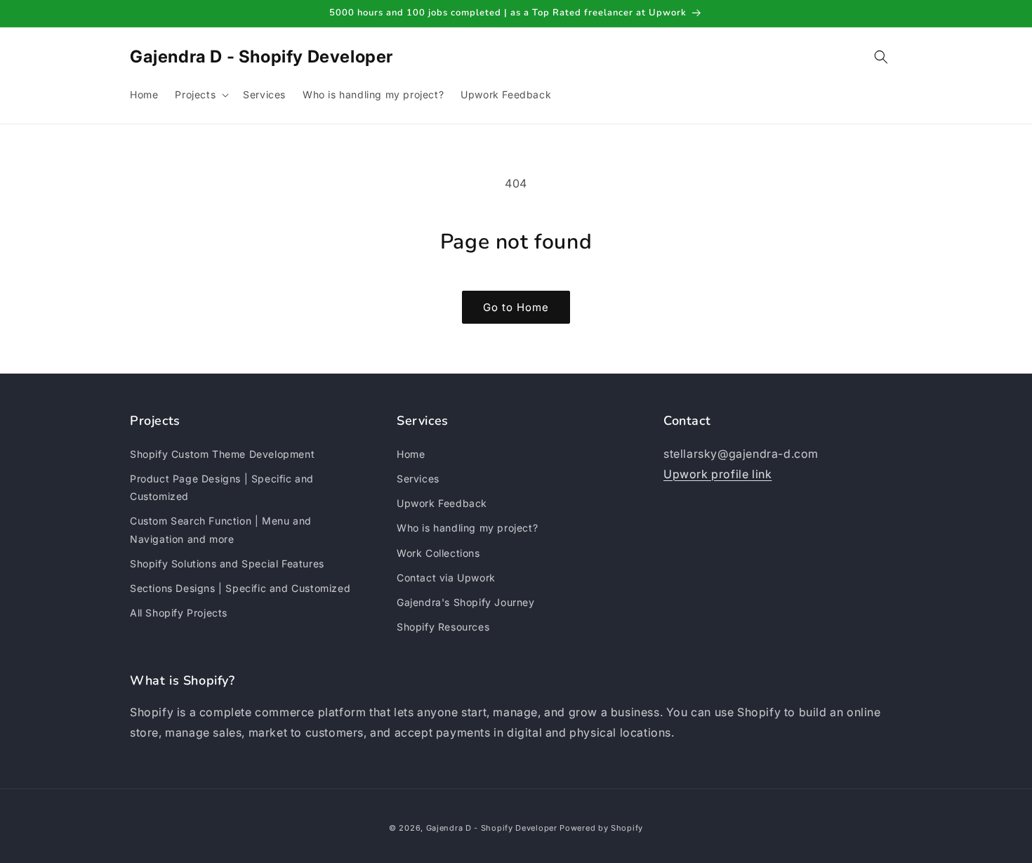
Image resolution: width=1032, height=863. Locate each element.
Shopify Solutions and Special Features (227, 563)
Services (418, 478)
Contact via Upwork (446, 577)
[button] (200, 95)
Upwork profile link (717, 473)
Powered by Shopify (601, 828)
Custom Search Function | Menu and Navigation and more (221, 529)
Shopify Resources (443, 626)
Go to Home (516, 307)
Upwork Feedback (442, 503)
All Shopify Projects (178, 612)
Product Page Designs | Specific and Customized (222, 486)
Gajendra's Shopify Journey (466, 601)
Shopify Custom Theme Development (222, 453)
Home (411, 453)
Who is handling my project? (467, 528)
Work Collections (438, 552)
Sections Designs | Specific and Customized (240, 587)
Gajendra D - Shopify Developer (491, 828)
